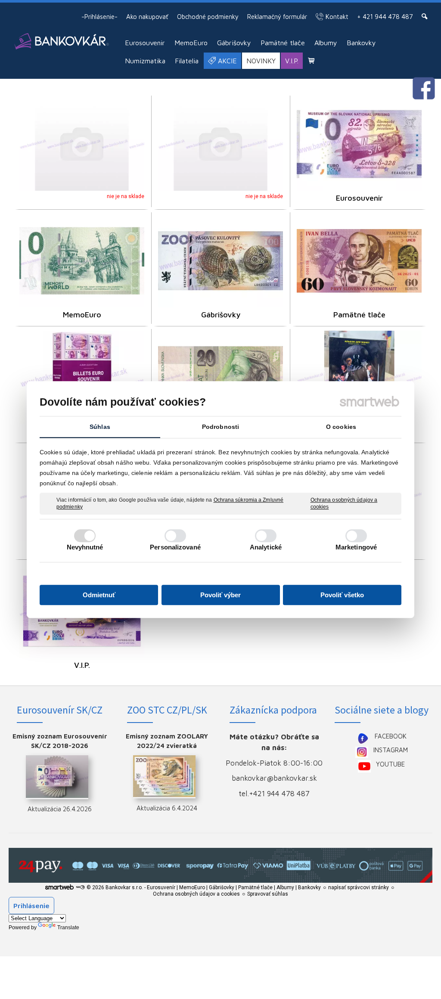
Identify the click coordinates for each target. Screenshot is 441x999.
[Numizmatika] (359, 377)
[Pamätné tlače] (359, 260)
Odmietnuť (99, 595)
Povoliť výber (220, 595)
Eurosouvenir (359, 197)
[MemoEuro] (81, 260)
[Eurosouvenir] (359, 144)
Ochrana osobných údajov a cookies (344, 503)
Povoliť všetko (342, 595)
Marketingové (356, 547)
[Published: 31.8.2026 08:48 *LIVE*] (80, 887)
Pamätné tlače (359, 314)
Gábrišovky (220, 314)
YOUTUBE (390, 764)
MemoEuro (82, 314)
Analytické (266, 547)
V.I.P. (82, 665)
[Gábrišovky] (220, 260)
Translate (68, 928)
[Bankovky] (220, 377)
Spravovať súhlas (267, 894)
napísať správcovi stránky (358, 887)
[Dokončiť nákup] (311, 60)
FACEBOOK (391, 736)
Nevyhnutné (85, 547)
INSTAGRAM (390, 750)
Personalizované (175, 547)
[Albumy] (81, 377)
